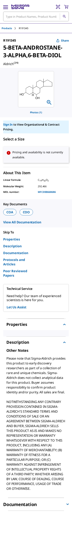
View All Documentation (22, 222)
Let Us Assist (16, 307)
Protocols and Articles (14, 262)
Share (65, 40)
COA (9, 212)
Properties (11, 239)
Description (12, 246)
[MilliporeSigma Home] (20, 6)
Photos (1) (36, 112)
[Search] (64, 16)
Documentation (15, 253)
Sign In (8, 124)
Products (7, 28)
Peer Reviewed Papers (15, 273)
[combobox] (36, 16)
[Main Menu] (5, 7)
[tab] (10, 28)
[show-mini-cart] (66, 6)
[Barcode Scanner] (58, 6)
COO (26, 212)
